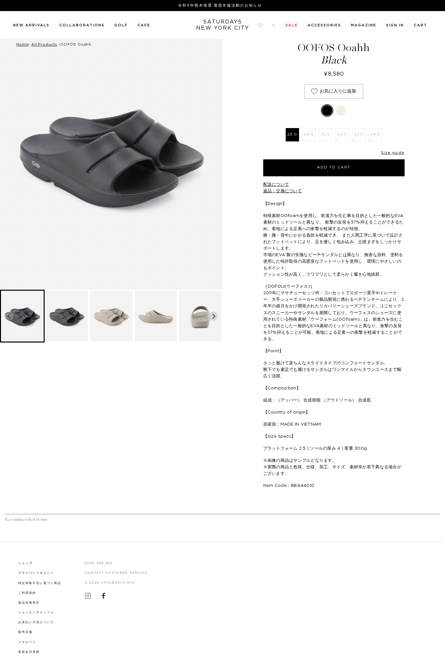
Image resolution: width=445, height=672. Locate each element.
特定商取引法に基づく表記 (39, 583)
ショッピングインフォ (36, 612)
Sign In (395, 25)
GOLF (121, 25)
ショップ (25, 563)
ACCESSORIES (324, 25)
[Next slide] (213, 316)
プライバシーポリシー (36, 573)
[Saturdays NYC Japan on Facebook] (104, 597)
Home (22, 44)
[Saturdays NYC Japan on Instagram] (88, 597)
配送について (276, 185)
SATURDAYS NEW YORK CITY (222, 25)
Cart (420, 25)
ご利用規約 (27, 593)
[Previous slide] (9, 316)
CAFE (143, 25)
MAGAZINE (363, 25)
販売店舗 (25, 632)
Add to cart (334, 167)
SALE (291, 25)
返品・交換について (282, 191)
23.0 (292, 134)
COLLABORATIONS (82, 25)
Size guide (392, 152)
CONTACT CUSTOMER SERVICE (116, 573)
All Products (44, 44)
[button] (22, 316)
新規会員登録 (29, 651)
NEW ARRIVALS (31, 25)
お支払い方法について (36, 622)
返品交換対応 (29, 602)
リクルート (27, 642)
